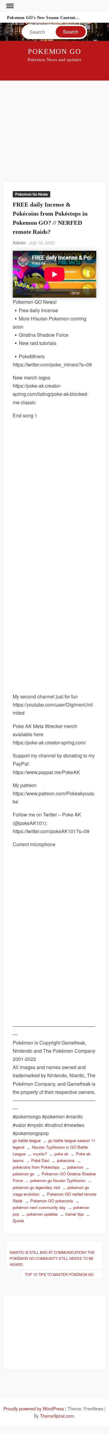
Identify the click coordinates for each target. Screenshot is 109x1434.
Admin (19, 243)
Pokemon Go (54, 51)
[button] (54, 274)
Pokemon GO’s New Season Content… (43, 17)
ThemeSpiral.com (57, 1416)
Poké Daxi (40, 1160)
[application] (54, 274)
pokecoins (66, 1160)
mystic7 (40, 1154)
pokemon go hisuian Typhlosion (57, 1180)
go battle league (27, 1140)
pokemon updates (42, 1214)
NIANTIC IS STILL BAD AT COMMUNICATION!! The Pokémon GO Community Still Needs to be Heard (52, 1258)
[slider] (45, 293)
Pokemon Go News (31, 194)
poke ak (61, 1154)
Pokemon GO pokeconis (51, 1201)
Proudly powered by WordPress (33, 1409)
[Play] (16, 293)
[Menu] (9, 6)
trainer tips (74, 1214)
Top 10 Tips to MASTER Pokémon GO (59, 1274)
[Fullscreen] (92, 293)
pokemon (75, 1167)
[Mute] (84, 293)
